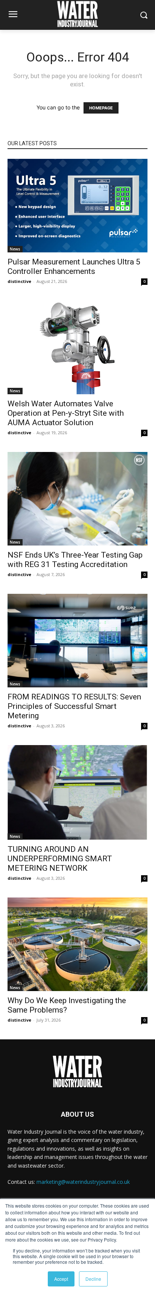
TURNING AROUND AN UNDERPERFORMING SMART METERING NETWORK (60, 859)
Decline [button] (93, 1279)
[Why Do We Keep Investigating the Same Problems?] (77, 944)
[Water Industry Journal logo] (77, 1071)
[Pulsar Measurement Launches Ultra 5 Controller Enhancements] (77, 205)
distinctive (19, 281)
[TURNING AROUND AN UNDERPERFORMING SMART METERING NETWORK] (77, 792)
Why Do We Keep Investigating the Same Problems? (67, 1005)
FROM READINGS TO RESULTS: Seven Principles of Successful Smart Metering (74, 706)
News (15, 249)
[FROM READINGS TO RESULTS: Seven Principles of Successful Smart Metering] (77, 640)
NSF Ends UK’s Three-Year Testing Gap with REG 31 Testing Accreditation (75, 559)
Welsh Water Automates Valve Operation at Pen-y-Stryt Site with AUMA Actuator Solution (66, 413)
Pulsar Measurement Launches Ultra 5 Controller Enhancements (74, 266)
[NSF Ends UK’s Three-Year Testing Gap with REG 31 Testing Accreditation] (77, 499)
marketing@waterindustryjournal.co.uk (83, 1181)
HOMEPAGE (101, 108)
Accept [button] (61, 1279)
